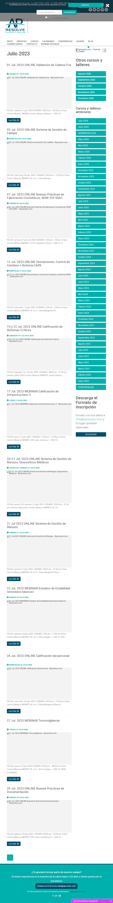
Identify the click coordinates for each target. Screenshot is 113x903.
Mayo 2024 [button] (83, 288)
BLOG (90, 41)
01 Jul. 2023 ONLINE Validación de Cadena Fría (39, 65)
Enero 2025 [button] (83, 238)
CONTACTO (31, 44)
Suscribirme (69, 12)
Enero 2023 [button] (83, 381)
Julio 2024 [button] (83, 275)
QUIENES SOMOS (15, 44)
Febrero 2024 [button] (84, 306)
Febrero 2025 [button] (84, 232)
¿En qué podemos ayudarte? (85, 901)
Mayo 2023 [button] (83, 362)
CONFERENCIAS (65, 41)
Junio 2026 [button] (83, 127)
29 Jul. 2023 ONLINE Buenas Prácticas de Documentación (35, 790)
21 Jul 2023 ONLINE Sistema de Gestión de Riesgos (36, 525)
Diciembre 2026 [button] (86, 98)
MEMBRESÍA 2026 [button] (87, 133)
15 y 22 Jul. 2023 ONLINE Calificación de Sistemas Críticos (35, 328)
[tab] (91, 73)
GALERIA (80, 41)
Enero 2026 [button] (83, 164)
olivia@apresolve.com (66, 886)
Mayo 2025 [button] (83, 213)
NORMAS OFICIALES (50, 44)
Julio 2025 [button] (83, 201)
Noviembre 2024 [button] (86, 251)
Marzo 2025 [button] (84, 226)
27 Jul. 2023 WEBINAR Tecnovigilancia (33, 720)
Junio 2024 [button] (83, 282)
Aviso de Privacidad (60, 17)
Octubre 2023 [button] (84, 331)
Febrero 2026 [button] (84, 158)
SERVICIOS (22, 41)
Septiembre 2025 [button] (86, 189)
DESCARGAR (91, 434)
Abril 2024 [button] (83, 294)
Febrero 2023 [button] (84, 375)
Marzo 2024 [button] (84, 300)
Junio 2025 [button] (83, 207)
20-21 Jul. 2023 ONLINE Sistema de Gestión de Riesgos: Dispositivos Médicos (39, 460)
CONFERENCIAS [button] (86, 387)
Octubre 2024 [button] (84, 257)
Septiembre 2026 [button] (86, 80)
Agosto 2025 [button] (84, 195)
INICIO (10, 41)
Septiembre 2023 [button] (86, 337)
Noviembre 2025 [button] (86, 176)
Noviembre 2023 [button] (86, 325)
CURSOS (34, 41)
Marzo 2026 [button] (84, 151)
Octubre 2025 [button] (84, 182)
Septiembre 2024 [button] (86, 263)
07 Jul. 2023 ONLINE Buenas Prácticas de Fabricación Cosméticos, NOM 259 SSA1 (35, 196)
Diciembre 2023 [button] (85, 319)
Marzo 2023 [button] (84, 368)
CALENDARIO (48, 41)
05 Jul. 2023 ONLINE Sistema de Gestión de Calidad (37, 131)
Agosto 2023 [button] (84, 344)
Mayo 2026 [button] (83, 139)
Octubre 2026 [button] (85, 86)
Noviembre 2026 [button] (86, 92)
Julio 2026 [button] (83, 120)
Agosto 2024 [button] (84, 269)
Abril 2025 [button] (83, 220)
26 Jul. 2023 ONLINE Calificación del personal (38, 656)
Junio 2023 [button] (83, 356)
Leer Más (13, 120)
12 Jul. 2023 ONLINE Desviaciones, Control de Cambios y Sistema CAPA (38, 263)
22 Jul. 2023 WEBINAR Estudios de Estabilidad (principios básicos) (38, 590)
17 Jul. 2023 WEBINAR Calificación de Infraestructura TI (33, 393)
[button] (78, 50)
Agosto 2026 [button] (84, 73)
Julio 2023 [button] (83, 350)
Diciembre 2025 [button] (85, 170)
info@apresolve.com (89, 419)
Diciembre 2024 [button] (85, 244)
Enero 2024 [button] (83, 313)
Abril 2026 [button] (83, 145)
